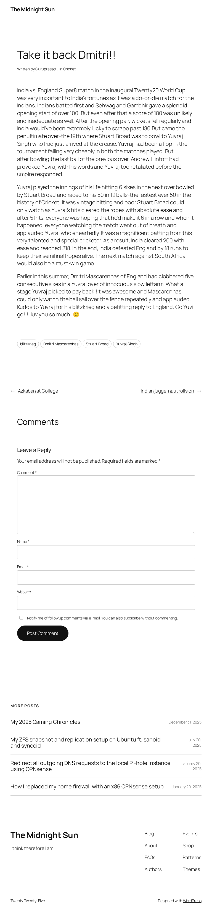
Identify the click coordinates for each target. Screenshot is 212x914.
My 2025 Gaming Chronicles (45, 722)
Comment (27, 472)
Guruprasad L (47, 68)
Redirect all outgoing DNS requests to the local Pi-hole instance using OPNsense (90, 766)
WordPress (192, 900)
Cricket (69, 68)
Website (24, 591)
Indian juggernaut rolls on (167, 391)
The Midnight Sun (32, 9)
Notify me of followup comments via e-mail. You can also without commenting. (102, 618)
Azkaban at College (38, 391)
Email (23, 566)
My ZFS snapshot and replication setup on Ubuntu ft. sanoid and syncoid (85, 743)
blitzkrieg (28, 343)
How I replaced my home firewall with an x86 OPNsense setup (86, 786)
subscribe (132, 618)
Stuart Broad (97, 343)
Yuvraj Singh (126, 343)
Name (23, 541)
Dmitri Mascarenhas (60, 343)
